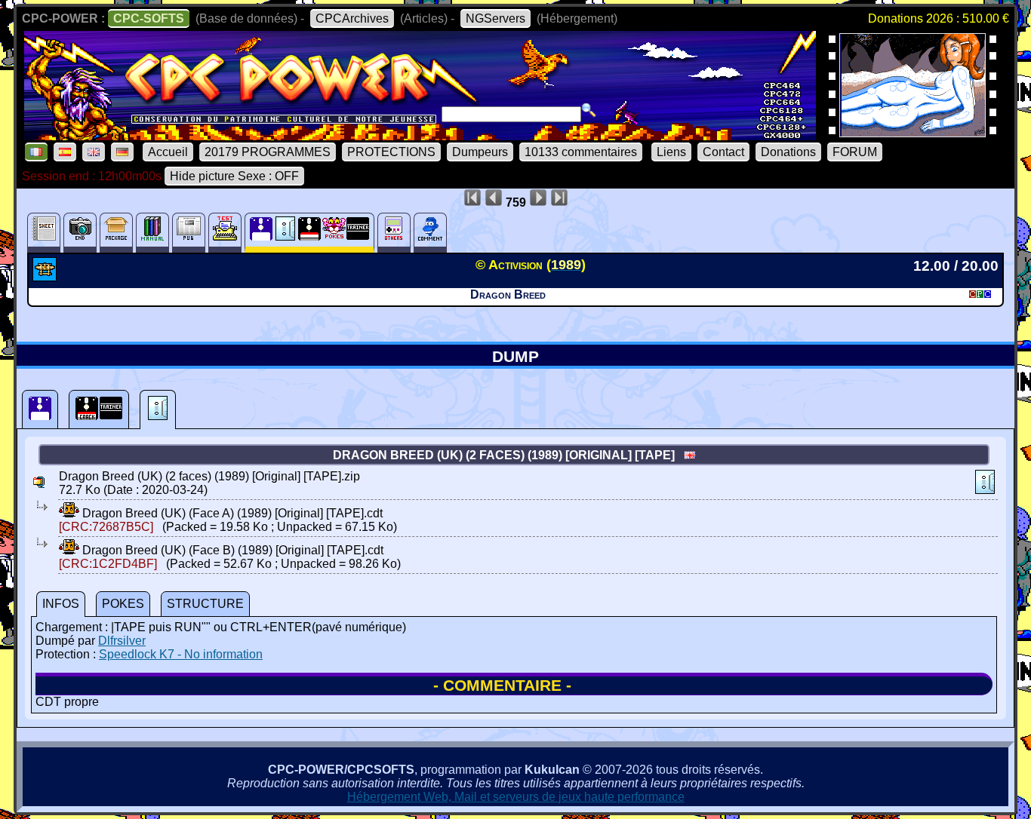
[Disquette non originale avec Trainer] (99, 409)
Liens (671, 152)
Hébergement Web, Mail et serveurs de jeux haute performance (516, 796)
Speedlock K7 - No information (181, 654)
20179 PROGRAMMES (268, 152)
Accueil (168, 152)
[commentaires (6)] (430, 233)
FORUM (854, 152)
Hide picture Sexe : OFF (234, 176)
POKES (123, 603)
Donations (788, 152)
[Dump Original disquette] (40, 409)
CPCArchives (352, 18)
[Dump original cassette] (158, 409)
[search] (588, 110)
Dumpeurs (480, 152)
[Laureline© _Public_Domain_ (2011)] (912, 132)
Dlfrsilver (122, 640)
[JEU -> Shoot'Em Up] (46, 276)
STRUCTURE (205, 603)
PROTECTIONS (391, 152)
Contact (723, 152)
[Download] (69, 513)
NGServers (495, 18)
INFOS (60, 603)
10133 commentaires (581, 152)
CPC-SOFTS (148, 18)
